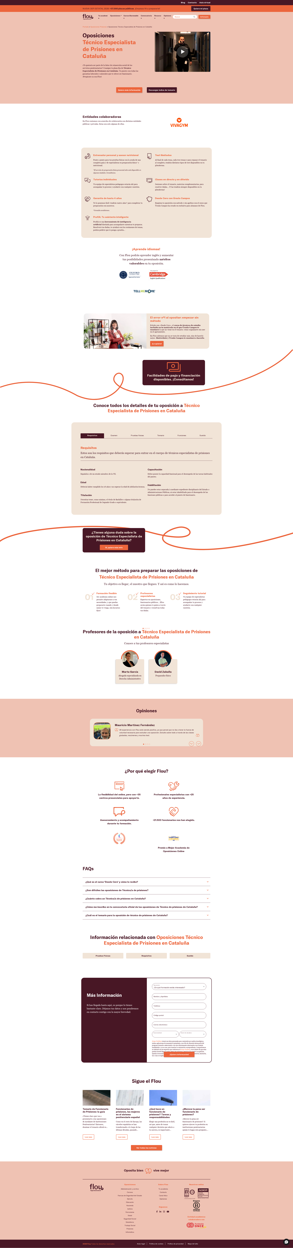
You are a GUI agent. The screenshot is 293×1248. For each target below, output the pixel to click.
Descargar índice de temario (162, 90)
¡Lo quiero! (157, 344)
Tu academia (102, 17)
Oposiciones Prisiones (98, 27)
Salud (130, 1215)
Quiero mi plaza (201, 8)
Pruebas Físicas (103, 956)
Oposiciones (115, 16)
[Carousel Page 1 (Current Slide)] (143, 628)
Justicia (130, 1209)
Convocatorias (146, 17)
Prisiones (129, 1229)
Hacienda (129, 1205)
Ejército (130, 1199)
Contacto (192, 2)
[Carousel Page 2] (145, 628)
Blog (183, 2)
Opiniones (167, 17)
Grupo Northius (157, 1041)
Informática (130, 1232)
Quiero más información (129, 90)
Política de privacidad (175, 1244)
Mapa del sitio (193, 1244)
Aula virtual (204, 2)
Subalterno (130, 1222)
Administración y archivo (130, 1189)
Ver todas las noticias (146, 1148)
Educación (130, 1202)
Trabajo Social (130, 1225)
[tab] (92, 435)
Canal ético (163, 1195)
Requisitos (147, 956)
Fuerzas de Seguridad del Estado (130, 1195)
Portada (86, 27)
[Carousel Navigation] (195, 743)
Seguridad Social (130, 1219)
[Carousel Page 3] (147, 628)
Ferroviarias (130, 1212)
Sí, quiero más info (114, 547)
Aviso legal (141, 1244)
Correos (130, 1192)
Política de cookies (156, 1244)
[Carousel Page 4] (148, 628)
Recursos (157, 17)
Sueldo (190, 956)
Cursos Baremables (130, 17)
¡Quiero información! (179, 1054)
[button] (286, 1242)
